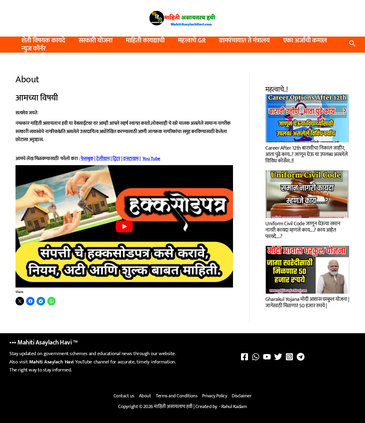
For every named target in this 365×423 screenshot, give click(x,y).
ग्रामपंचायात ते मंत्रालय (244, 41)
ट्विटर (116, 159)
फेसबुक (87, 159)
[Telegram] (301, 357)
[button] (352, 45)
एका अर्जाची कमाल (305, 41)
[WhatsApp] (256, 357)
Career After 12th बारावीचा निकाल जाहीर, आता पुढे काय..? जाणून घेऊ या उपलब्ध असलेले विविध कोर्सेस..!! (306, 153)
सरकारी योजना (95, 41)
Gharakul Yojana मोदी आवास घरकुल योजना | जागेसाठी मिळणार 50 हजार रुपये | (307, 302)
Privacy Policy (214, 396)
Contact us (124, 396)
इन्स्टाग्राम (131, 159)
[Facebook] (244, 357)
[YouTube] (267, 357)
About (145, 396)
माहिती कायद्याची (145, 41)
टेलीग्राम (103, 159)
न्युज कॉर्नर (33, 49)
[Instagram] (289, 357)
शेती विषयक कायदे (43, 41)
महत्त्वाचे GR (192, 41)
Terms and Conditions (176, 396)
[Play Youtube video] (124, 226)
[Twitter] (278, 357)
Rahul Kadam (234, 406)
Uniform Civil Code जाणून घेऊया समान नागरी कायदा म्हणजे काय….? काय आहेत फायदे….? (302, 229)
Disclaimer (241, 396)
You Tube (151, 159)
